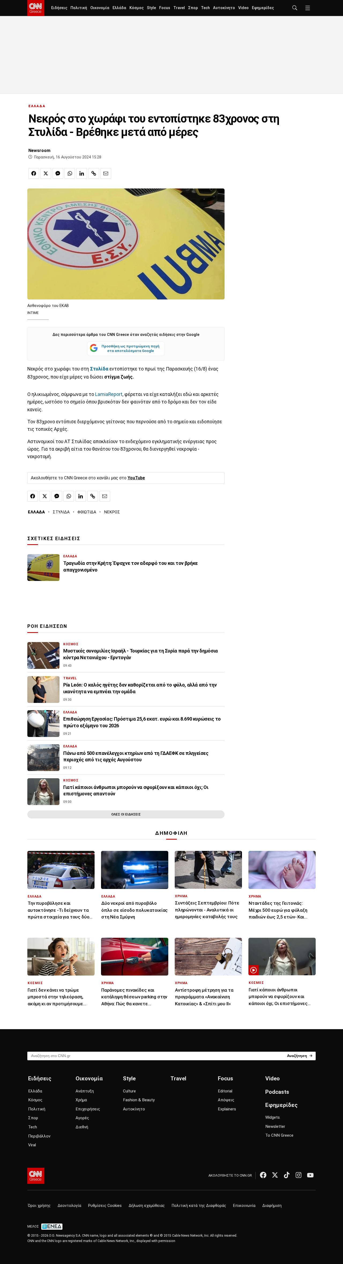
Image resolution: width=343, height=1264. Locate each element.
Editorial (225, 1091)
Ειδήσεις (59, 8)
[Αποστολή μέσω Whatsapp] (69, 173)
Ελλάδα (119, 8)
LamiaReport (108, 394)
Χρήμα (81, 1100)
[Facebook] (263, 1175)
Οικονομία (99, 8)
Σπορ (193, 8)
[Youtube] (310, 1175)
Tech (205, 8)
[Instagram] (298, 1175)
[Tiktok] (287, 1175)
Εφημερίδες (263, 8)
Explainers (227, 1109)
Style (151, 8)
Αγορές (82, 1117)
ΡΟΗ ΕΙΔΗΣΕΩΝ (47, 626)
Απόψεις (226, 1100)
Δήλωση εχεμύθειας (147, 1205)
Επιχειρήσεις (88, 1109)
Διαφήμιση (272, 1205)
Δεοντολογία (69, 1205)
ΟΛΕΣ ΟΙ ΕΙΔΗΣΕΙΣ (126, 814)
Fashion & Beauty (139, 1100)
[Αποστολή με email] (105, 173)
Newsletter (275, 1126)
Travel (179, 8)
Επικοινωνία (244, 1205)
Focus (164, 8)
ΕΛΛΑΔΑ (37, 106)
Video (243, 8)
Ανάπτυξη (85, 1091)
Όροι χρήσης (39, 1205)
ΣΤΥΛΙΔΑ (61, 512)
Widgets (272, 1117)
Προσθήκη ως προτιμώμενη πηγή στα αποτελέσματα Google (130, 348)
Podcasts (277, 1092)
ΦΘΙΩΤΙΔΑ (86, 512)
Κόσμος (136, 8)
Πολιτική (78, 8)
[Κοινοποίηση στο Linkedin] (81, 173)
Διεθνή (82, 1127)
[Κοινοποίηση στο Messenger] (58, 173)
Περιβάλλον (39, 1136)
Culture (129, 1091)
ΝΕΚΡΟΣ (112, 512)
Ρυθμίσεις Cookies (105, 1205)
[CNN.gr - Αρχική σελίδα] (35, 1176)
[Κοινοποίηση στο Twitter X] (45, 173)
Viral (32, 1145)
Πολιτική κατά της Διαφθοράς (199, 1205)
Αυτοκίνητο (224, 8)
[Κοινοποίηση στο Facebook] (33, 173)
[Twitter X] (275, 1175)
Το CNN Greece (279, 1135)
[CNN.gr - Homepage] (35, 8)
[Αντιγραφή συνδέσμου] (93, 173)
